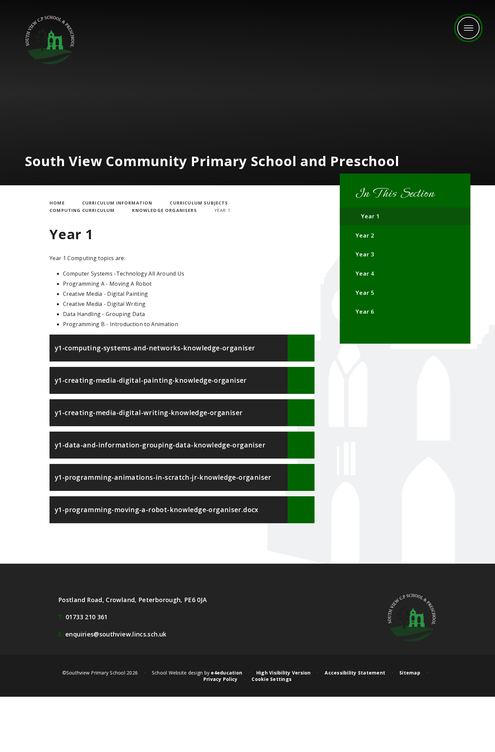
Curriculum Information (117, 203)
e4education (226, 672)
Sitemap (409, 672)
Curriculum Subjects (199, 203)
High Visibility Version (283, 672)
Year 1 (222, 210)
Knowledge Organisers (164, 210)
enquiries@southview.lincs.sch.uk (112, 634)
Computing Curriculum (82, 210)
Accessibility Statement (355, 672)
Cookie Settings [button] (272, 679)
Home (57, 203)
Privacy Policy (220, 679)
